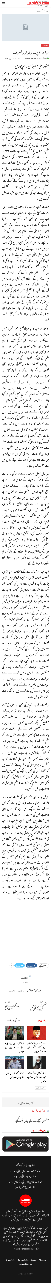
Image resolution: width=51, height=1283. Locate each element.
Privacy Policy (23, 1259)
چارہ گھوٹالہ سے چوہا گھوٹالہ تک (12, 1007)
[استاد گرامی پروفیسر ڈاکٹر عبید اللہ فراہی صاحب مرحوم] (36, 1062)
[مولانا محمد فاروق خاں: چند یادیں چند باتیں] (14, 1062)
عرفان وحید (31, 1176)
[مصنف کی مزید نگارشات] (25, 980)
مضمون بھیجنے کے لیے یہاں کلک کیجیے (32, 1120)
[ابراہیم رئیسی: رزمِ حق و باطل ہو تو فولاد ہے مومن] (14, 1033)
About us (42, 1259)
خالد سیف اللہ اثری (31, 1170)
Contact (34, 1259)
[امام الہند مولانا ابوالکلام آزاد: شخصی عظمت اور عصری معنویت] (36, 1033)
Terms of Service (25, 1263)
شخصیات (45, 45)
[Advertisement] (25, 929)
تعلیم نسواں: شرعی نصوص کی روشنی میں (38, 1007)
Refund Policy (11, 1259)
